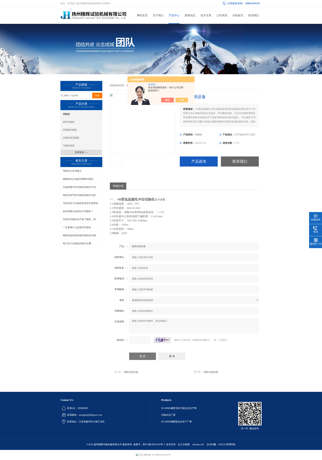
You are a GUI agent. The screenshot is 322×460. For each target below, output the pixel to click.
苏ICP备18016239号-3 (154, 444)
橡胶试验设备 (131, 372)
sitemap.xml (198, 444)
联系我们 (253, 15)
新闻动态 (190, 15)
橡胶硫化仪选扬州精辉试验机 (78, 179)
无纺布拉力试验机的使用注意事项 (80, 203)
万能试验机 (69, 145)
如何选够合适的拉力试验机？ (78, 211)
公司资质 (222, 15)
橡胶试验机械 (211, 372)
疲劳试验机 (69, 122)
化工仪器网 (184, 444)
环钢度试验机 (70, 130)
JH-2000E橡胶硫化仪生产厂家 (176, 421)
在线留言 (237, 15)
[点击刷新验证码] (162, 340)
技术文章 (206, 15)
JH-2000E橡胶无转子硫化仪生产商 (179, 408)
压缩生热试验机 (71, 137)
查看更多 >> (81, 152)
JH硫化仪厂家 (168, 415)
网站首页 (142, 15)
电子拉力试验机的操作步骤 (77, 243)
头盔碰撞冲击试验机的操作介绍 (79, 187)
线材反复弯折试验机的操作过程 (79, 195)
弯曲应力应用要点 (72, 171)
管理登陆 (230, 444)
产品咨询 (198, 161)
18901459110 (252, 3)
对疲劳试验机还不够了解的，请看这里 (82, 219)
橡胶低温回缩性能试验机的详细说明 (81, 235)
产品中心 (174, 15)
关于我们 (158, 15)
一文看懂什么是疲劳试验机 (77, 227)
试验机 (66, 114)
